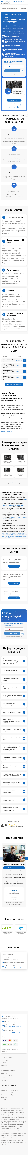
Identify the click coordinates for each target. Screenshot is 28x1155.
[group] (7, 929)
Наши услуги (4, 1073)
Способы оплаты (5, 1080)
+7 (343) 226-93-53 (17, 1)
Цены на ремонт (14, 100)
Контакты (3, 1062)
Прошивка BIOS (10, 534)
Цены (23, 115)
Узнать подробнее (13, 566)
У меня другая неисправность (14, 384)
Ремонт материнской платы (9, 533)
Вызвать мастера (14, 867)
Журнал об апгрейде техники (4, 1099)
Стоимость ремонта (6, 1057)
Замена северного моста (20, 534)
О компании (4, 1068)
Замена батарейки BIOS (19, 536)
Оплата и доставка (6, 1060)
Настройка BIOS (6, 537)
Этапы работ (15, 115)
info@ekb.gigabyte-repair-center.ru (14, 962)
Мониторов (4, 1095)
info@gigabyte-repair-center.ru (13, 1021)
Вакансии (4, 1065)
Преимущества (5, 115)
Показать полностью (7, 431)
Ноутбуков (14, 1095)
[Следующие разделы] (27, 115)
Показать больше (14, 482)
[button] (26, 858)
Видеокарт (4, 1090)
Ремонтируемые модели (8, 1070)
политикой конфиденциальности (17, 74)
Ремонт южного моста (7, 536)
